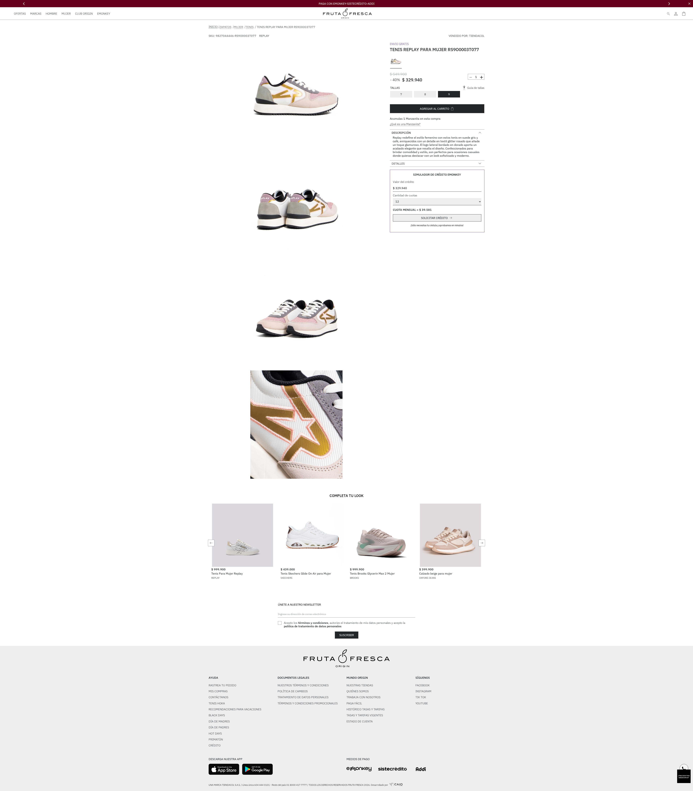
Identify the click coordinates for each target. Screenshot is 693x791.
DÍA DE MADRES (219, 721)
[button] (296, 96)
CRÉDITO (215, 745)
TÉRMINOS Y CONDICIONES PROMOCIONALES (308, 703)
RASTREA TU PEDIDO (222, 685)
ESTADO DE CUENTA (359, 721)
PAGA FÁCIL (354, 703)
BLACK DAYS (217, 715)
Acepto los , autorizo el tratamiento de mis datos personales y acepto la (344, 624)
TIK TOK (420, 697)
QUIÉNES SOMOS (357, 691)
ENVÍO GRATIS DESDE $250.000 (346, 3)
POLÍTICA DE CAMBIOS (293, 691)
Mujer (238, 27)
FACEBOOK (422, 685)
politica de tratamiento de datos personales (312, 626)
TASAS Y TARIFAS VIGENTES (364, 715)
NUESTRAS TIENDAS (359, 685)
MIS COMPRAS (218, 691)
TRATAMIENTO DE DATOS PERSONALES (303, 697)
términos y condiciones (313, 623)
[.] (676, 13)
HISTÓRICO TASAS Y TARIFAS (365, 709)
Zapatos (225, 27)
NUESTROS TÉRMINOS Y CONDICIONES (303, 685)
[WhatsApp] (683, 768)
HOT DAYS (215, 733)
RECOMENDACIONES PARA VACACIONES (235, 709)
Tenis (250, 27)
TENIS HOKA (217, 703)
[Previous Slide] (23, 3)
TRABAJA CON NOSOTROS (363, 697)
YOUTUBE (421, 703)
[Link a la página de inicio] (213, 27)
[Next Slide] (669, 3)
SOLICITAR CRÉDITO (434, 218)
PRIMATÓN (216, 739)
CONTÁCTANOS (218, 697)
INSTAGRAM (423, 691)
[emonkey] (359, 769)
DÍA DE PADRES (219, 727)
